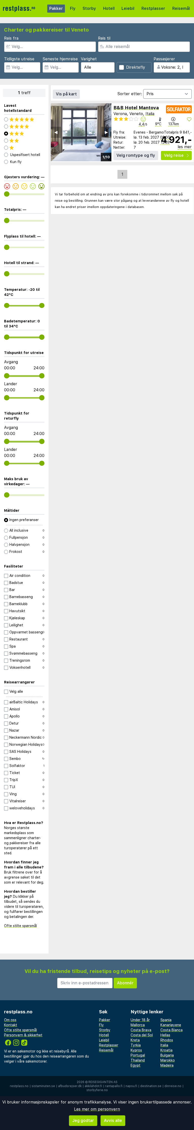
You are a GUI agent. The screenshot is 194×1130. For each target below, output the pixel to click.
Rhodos (166, 1040)
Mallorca (138, 1025)
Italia (150, 113)
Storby (89, 8)
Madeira (167, 1065)
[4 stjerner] (24, 126)
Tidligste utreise (19, 59)
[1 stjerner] (24, 147)
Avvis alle (113, 1120)
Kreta (135, 1040)
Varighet (89, 59)
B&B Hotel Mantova (136, 107)
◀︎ (55, 132)
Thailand (138, 1060)
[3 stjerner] (24, 133)
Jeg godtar (83, 1120)
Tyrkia (136, 1045)
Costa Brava (141, 1030)
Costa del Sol (142, 1035)
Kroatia (166, 1050)
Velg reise (174, 155)
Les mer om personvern (97, 1109)
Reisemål (181, 8)
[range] (6, 194)
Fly (73, 8)
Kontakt (10, 1025)
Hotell (109, 8)
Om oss (10, 1020)
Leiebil (128, 8)
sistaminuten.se (43, 1086)
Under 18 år (140, 1020)
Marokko (167, 1060)
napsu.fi (131, 1086)
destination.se (150, 1086)
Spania (166, 1020)
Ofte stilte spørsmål (20, 926)
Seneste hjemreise (60, 59)
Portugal (138, 1055)
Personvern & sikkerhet (23, 1035)
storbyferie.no (97, 1090)
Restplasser (153, 8)
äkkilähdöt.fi (93, 1086)
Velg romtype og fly (135, 155)
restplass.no (19, 1086)
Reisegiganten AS (102, 1082)
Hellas (165, 1035)
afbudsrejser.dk (70, 1086)
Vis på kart (66, 94)
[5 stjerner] (24, 119)
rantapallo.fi (114, 1086)
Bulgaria (167, 1055)
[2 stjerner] (24, 140)
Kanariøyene (170, 1025)
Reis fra (11, 38)
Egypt (135, 1065)
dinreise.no (172, 1086)
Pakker (56, 8)
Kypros (136, 1050)
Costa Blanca (171, 1030)
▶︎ (106, 132)
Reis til (104, 38)
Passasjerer (164, 59)
